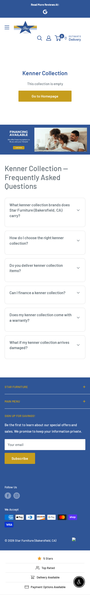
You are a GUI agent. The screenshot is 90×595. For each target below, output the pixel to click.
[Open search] (39, 38)
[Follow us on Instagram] (16, 495)
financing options (43, 303)
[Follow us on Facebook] (8, 495)
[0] (58, 38)
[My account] (48, 38)
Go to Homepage (45, 96)
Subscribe (20, 458)
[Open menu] (7, 27)
